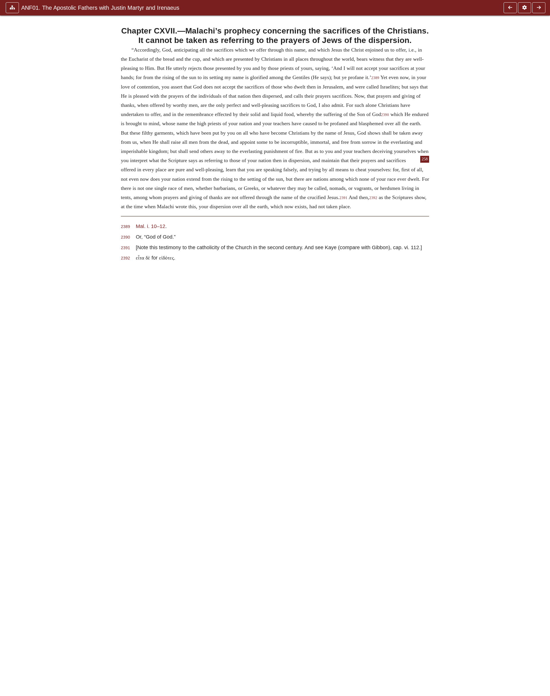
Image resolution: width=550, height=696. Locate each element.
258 (425, 159)
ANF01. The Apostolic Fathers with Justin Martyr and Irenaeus (100, 8)
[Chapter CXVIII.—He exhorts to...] (538, 7)
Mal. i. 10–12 (150, 226)
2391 (343, 198)
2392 (373, 198)
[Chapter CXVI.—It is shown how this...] (510, 7)
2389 (375, 78)
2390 (385, 115)
